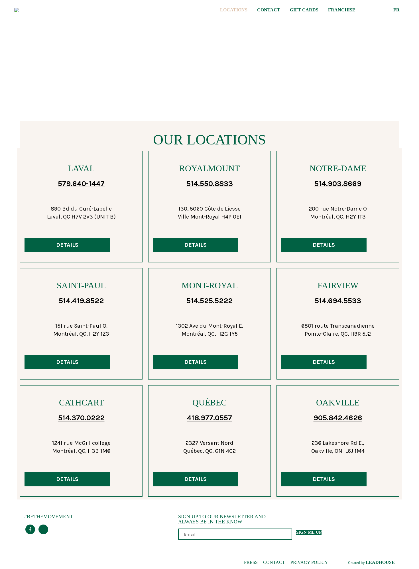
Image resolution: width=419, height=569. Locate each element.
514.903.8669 (337, 183)
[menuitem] (234, 10)
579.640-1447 (81, 183)
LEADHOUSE (380, 562)
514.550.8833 (209, 183)
